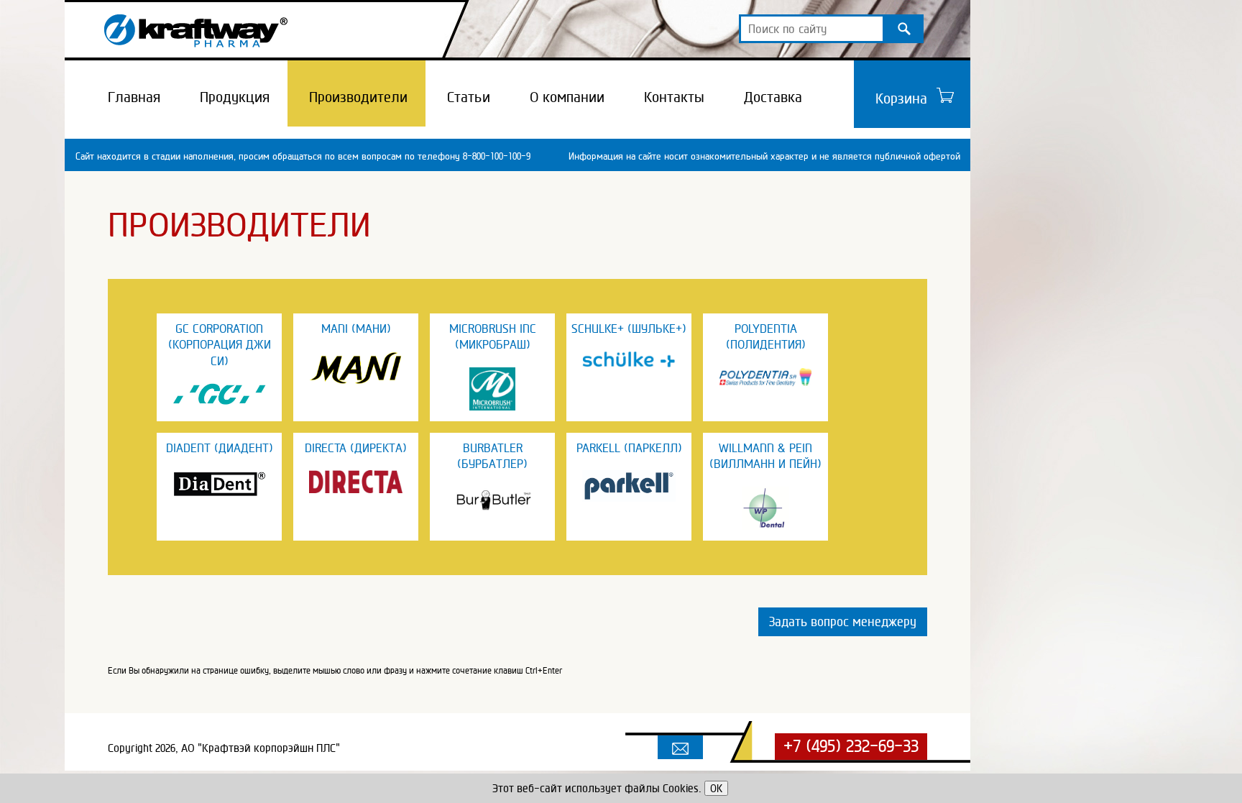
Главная (134, 97)
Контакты (674, 97)
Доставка (773, 97)
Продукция (235, 97)
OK (716, 788)
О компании (567, 97)
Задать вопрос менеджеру (842, 621)
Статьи (468, 97)
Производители (358, 97)
